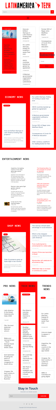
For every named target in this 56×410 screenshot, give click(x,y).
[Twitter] (26, 404)
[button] (28, 18)
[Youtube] (31, 404)
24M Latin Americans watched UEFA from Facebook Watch (43, 185)
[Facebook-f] (24, 404)
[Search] (52, 12)
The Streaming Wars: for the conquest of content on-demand (44, 169)
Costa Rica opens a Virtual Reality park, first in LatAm (44, 200)
